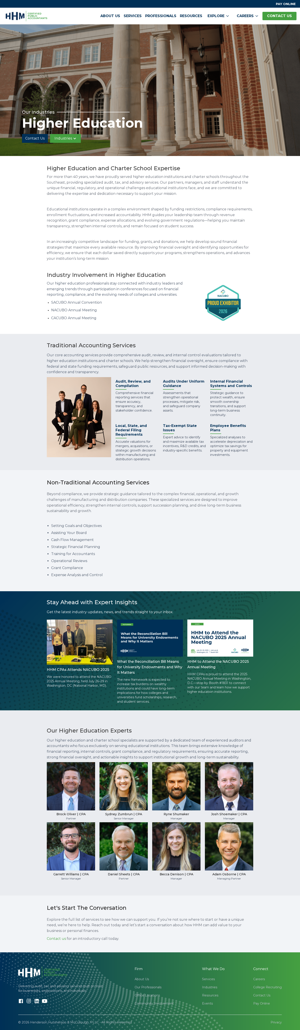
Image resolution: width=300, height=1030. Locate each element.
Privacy (276, 1022)
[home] (26, 16)
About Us (110, 16)
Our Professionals (148, 987)
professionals (160, 16)
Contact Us (35, 138)
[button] (218, 16)
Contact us (56, 939)
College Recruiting (267, 987)
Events (207, 1003)
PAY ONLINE (286, 4)
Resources (191, 16)
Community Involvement (154, 1003)
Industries (209, 987)
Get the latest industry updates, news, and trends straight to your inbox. (110, 612)
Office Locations (147, 995)
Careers (259, 979)
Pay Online (261, 1003)
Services (133, 16)
